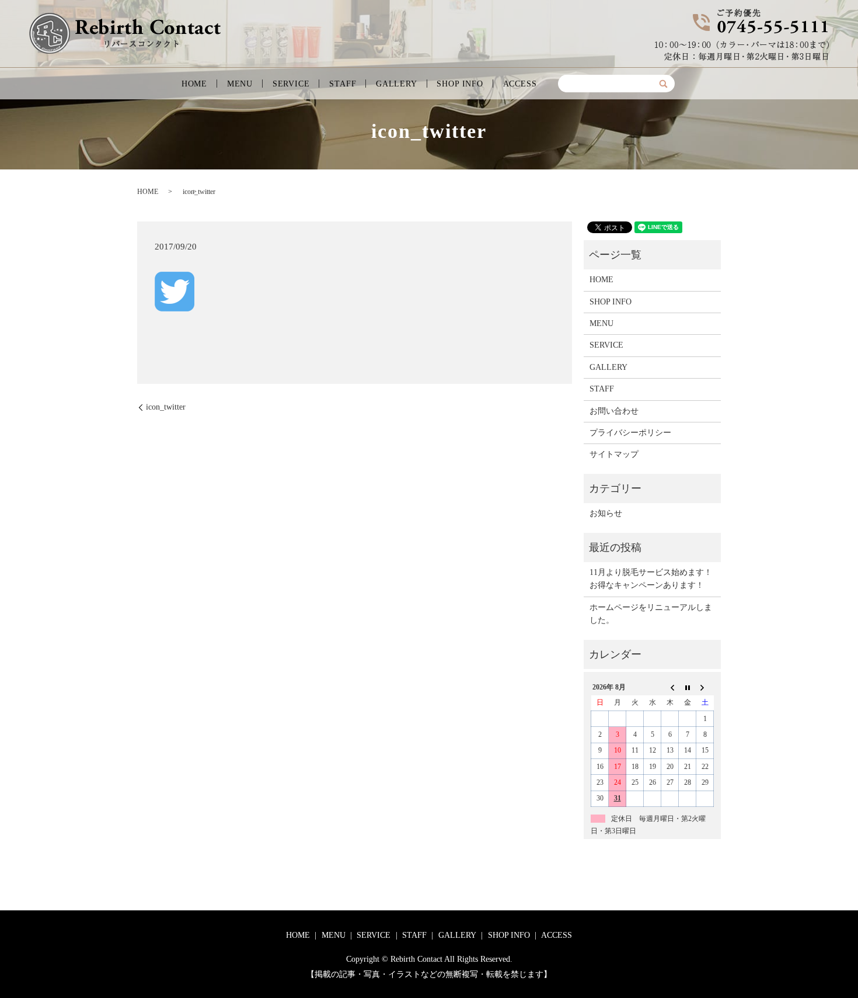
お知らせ (606, 513)
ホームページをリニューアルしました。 (651, 614)
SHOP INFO (460, 83)
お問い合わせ (614, 411)
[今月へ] (687, 687)
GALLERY (396, 83)
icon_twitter (166, 407)
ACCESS (520, 83)
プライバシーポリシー (630, 432)
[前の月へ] (670, 687)
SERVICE (291, 83)
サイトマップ (614, 454)
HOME (194, 83)
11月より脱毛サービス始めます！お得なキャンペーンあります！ (651, 579)
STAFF (342, 83)
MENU (240, 83)
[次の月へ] (705, 687)
